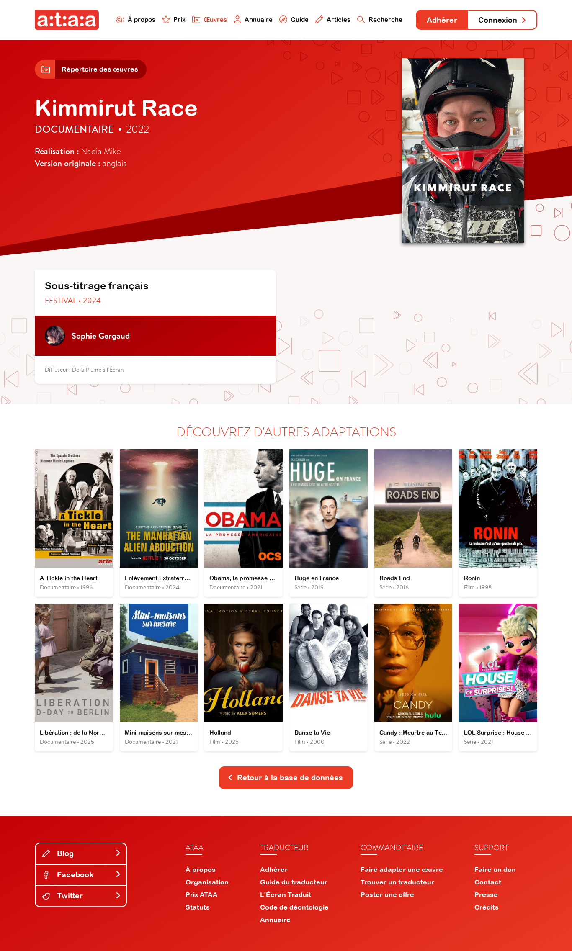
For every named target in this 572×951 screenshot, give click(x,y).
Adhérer (442, 19)
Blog (64, 853)
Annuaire (259, 19)
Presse (486, 894)
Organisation (207, 882)
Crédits (486, 907)
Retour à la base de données (290, 777)
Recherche (385, 19)
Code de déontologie (294, 907)
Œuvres (215, 19)
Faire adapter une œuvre (402, 869)
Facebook (74, 874)
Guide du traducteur (293, 882)
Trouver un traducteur (397, 882)
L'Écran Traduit (285, 894)
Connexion (497, 19)
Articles (338, 19)
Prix (179, 19)
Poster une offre (387, 894)
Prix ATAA (202, 894)
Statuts (198, 907)
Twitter (69, 895)
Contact (487, 882)
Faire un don (495, 869)
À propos (141, 19)
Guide (300, 19)
